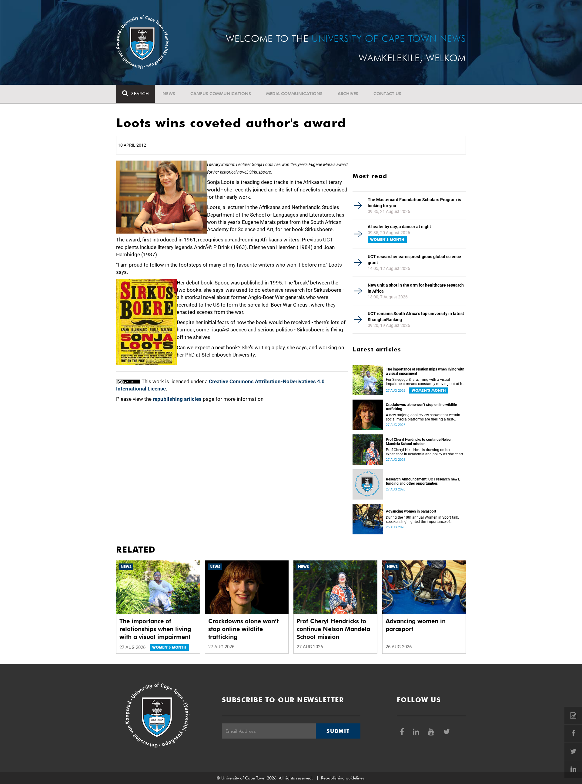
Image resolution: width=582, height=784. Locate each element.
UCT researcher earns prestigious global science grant (414, 259)
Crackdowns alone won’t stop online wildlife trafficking (421, 407)
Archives (348, 93)
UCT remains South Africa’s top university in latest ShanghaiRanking (416, 316)
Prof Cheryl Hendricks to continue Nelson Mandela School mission (419, 441)
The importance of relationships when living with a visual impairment (425, 371)
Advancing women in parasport (411, 511)
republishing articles (177, 399)
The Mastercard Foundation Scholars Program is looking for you (414, 202)
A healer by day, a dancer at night (399, 226)
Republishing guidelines (342, 778)
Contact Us (387, 93)
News (168, 93)
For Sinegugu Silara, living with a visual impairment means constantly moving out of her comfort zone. (425, 381)
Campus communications (220, 93)
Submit (338, 731)
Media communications (294, 93)
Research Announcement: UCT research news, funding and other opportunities (423, 481)
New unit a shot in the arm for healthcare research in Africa (416, 288)
